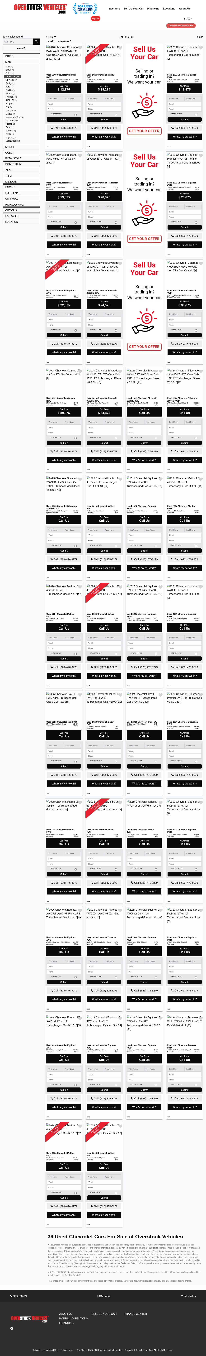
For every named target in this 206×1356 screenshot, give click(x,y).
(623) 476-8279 (19, 1295)
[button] (114, 8)
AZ (188, 18)
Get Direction (189, 1295)
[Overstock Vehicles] (41, 8)
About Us (66, 1313)
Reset (20, 48)
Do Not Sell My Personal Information (105, 1349)
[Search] (36, 41)
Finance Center (135, 1313)
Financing (66, 1323)
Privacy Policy (67, 1349)
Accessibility (52, 1349)
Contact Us (105, 1295)
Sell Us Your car (104, 1313)
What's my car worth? (64, 136)
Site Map (81, 1349)
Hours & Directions (73, 1318)
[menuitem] (22, 66)
